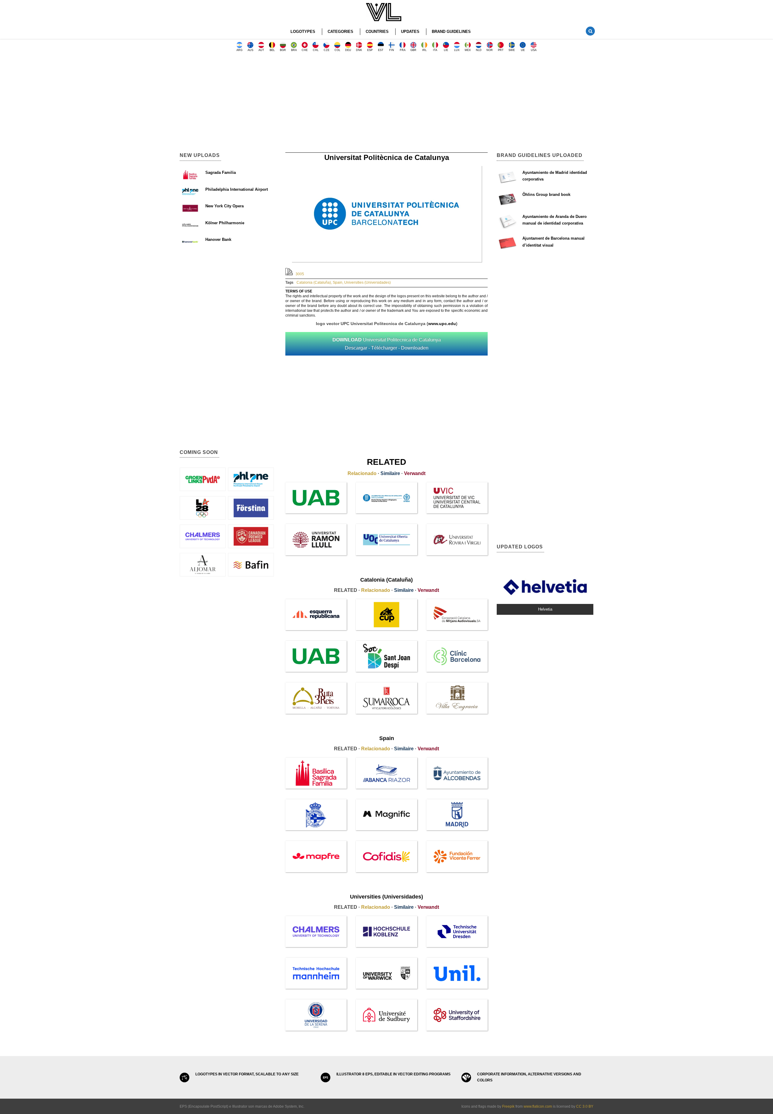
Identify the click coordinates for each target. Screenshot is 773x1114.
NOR (489, 50)
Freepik (508, 1106)
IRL (424, 50)
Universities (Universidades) (367, 282)
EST (380, 50)
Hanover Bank (218, 239)
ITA (435, 50)
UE (523, 50)
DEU (348, 50)
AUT (261, 50)
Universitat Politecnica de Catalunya (386, 343)
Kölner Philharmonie (224, 223)
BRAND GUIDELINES (451, 31)
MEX (468, 50)
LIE (446, 50)
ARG (239, 50)
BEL (272, 50)
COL (337, 50)
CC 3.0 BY (584, 1106)
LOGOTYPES (302, 31)
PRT (501, 50)
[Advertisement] (386, 104)
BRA (294, 50)
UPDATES (410, 31)
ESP (370, 50)
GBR (413, 50)
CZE (326, 50)
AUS (250, 50)
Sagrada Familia (220, 172)
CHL (316, 50)
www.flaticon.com (538, 1106)
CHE (305, 50)
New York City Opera (224, 206)
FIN (391, 50)
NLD (479, 50)
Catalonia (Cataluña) (314, 282)
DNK (359, 50)
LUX (457, 50)
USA (534, 50)
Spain (337, 282)
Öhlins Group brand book (546, 194)
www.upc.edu (442, 323)
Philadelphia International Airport (236, 189)
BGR (283, 50)
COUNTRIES (377, 31)
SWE (511, 50)
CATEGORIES (340, 31)
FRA (403, 50)
